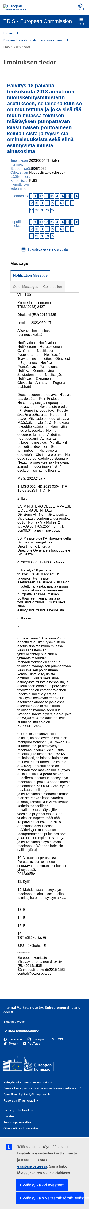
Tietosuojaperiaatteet (17, 1122)
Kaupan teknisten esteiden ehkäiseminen (34, 40)
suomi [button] (80, 9)
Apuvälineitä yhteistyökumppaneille (27, 1094)
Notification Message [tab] (30, 275)
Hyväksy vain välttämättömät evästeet (52, 1198)
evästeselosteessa (32, 1166)
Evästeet (9, 1116)
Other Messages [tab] (25, 287)
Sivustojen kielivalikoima (19, 1110)
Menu (81, 23)
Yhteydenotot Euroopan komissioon (27, 1082)
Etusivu (9, 33)
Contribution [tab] (52, 287)
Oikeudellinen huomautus (20, 1128)
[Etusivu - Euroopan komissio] (39, 7)
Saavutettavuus (14, 1021)
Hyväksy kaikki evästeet (42, 1185)
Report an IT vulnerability (20, 1100)
